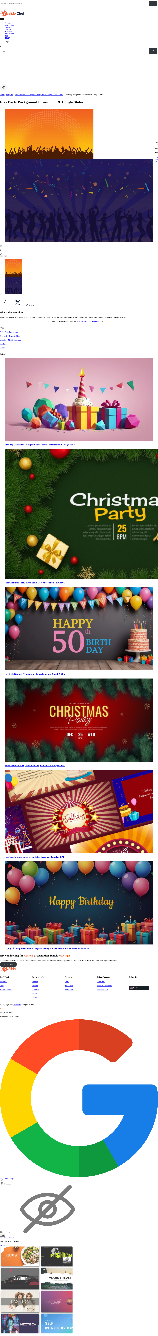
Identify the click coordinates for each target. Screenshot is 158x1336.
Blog (6, 36)
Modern (35, 986)
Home (2, 95)
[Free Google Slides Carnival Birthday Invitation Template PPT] (79, 811)
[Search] (153, 3)
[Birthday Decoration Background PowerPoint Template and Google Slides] (79, 399)
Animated (8, 31)
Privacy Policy (102, 990)
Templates (8, 23)
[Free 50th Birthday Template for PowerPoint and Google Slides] (79, 629)
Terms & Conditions (104, 986)
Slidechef (17, 1005)
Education (8, 27)
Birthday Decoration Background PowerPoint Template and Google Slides (40, 444)
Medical (35, 982)
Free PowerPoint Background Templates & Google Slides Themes (39, 95)
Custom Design (8, 964)
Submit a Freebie (6, 990)
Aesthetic (35, 990)
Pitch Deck (69, 986)
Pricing (7, 38)
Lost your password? (7, 1238)
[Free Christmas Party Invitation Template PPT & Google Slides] (79, 720)
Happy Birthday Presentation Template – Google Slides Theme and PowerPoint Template (47, 948)
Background (9, 34)
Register (3, 1245)
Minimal (35, 993)
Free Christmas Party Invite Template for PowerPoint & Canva (35, 582)
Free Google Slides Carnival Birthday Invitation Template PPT (34, 857)
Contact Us (101, 982)
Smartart (35, 997)
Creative (8, 29)
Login (3, 1235)
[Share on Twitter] (18, 308)
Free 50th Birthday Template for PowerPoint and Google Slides (35, 674)
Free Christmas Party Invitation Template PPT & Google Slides (35, 765)
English (136, 988)
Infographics (9, 25)
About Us (3, 982)
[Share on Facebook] (6, 308)
